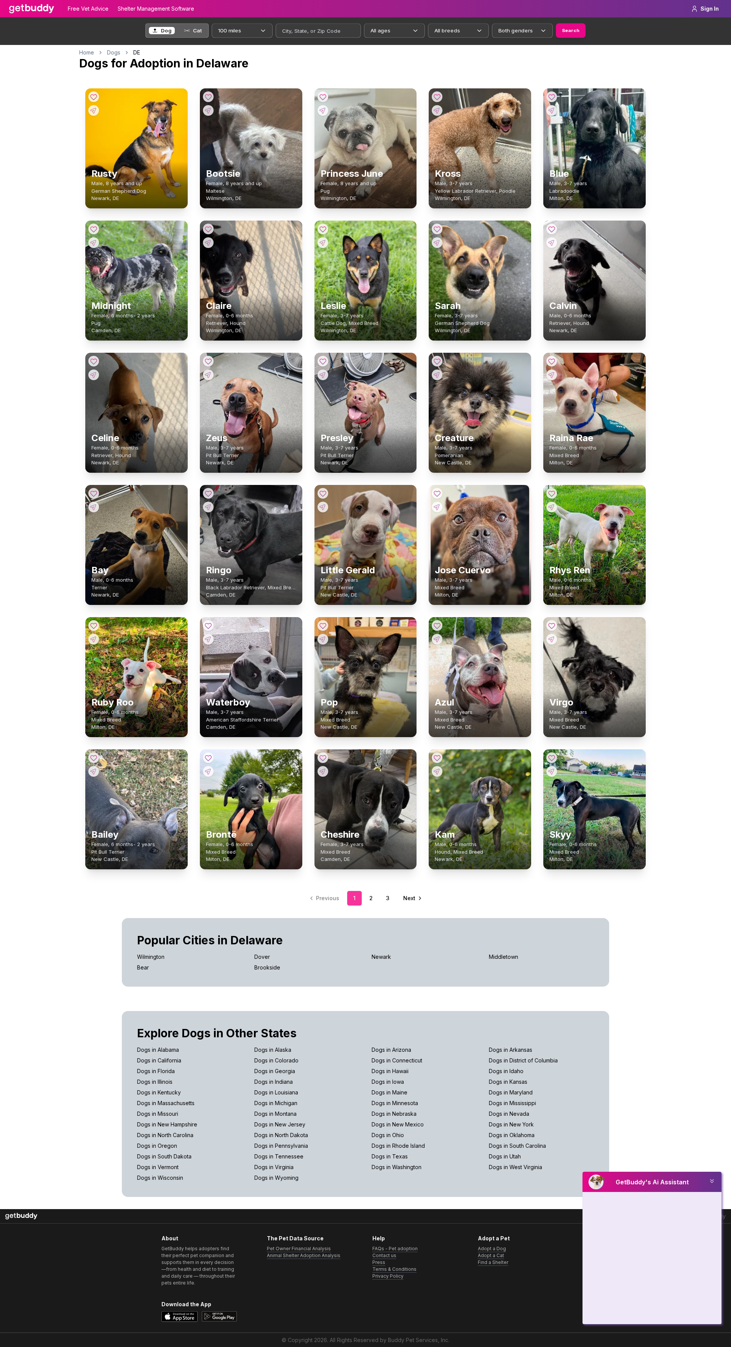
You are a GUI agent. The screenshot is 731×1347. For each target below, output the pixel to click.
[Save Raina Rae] (551, 361)
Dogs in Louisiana (276, 1092)
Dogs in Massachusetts (166, 1103)
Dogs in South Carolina (517, 1145)
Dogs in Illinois (154, 1081)
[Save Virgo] (551, 625)
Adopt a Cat (491, 1255)
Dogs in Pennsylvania (281, 1145)
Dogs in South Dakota (164, 1156)
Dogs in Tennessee (278, 1156)
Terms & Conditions (394, 1269)
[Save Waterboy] (208, 625)
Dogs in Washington (396, 1167)
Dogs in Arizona (391, 1049)
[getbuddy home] (21, 1216)
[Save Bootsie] (208, 96)
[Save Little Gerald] (323, 493)
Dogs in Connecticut (397, 1060)
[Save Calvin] (551, 229)
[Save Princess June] (323, 96)
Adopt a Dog (492, 1248)
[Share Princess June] (323, 110)
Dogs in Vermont (158, 1167)
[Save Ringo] (208, 493)
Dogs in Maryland (511, 1092)
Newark (381, 956)
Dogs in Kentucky (159, 1092)
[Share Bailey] (93, 771)
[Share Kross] (437, 110)
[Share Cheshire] (323, 771)
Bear (143, 967)
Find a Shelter (493, 1262)
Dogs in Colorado (276, 1060)
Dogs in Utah (505, 1156)
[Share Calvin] (551, 242)
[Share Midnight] (93, 242)
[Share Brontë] (208, 771)
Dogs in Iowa (388, 1081)
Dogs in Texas (390, 1156)
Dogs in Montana (275, 1113)
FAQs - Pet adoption (395, 1248)
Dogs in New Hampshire (167, 1124)
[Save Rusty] (93, 96)
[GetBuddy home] (31, 8)
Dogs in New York (511, 1124)
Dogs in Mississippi (512, 1103)
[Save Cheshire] (323, 757)
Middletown (503, 956)
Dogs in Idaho (506, 1071)
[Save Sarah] (437, 229)
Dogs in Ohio (388, 1135)
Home (86, 52)
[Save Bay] (93, 493)
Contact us (384, 1255)
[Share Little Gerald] (323, 507)
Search (570, 30)
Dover (262, 956)
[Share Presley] (323, 375)
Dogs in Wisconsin (160, 1177)
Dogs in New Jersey (279, 1124)
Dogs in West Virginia (515, 1167)
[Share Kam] (437, 771)
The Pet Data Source (295, 1238)
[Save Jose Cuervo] (437, 493)
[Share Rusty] (93, 110)
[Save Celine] (93, 361)
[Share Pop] (323, 639)
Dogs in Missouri (157, 1113)
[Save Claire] (208, 229)
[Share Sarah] (437, 242)
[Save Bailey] (93, 757)
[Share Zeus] (208, 375)
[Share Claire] (208, 242)
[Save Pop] (323, 625)
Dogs (113, 52)
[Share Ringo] (208, 507)
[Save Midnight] (93, 229)
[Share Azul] (437, 639)
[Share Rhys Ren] (551, 507)
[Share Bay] (93, 507)
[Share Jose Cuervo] (437, 507)
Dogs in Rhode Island (398, 1145)
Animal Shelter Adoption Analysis (303, 1255)
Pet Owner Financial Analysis (299, 1248)
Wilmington (150, 956)
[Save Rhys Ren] (551, 493)
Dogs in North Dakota (281, 1135)
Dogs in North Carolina (165, 1135)
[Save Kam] (437, 757)
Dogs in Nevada (509, 1113)
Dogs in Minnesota (395, 1103)
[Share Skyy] (551, 771)
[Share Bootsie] (208, 110)
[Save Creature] (437, 361)
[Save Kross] (437, 96)
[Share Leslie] (323, 242)
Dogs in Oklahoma (512, 1135)
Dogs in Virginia (274, 1167)
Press (378, 1262)
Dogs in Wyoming (276, 1177)
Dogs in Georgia (274, 1071)
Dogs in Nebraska (394, 1113)
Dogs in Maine (389, 1092)
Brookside (267, 967)
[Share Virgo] (551, 639)
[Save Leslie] (323, 229)
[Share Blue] (551, 110)
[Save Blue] (551, 96)
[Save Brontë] (208, 757)
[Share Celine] (93, 375)
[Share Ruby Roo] (93, 639)
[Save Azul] (437, 625)
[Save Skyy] (551, 757)
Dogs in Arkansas (510, 1049)
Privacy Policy (388, 1276)
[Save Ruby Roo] (93, 625)
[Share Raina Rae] (551, 375)
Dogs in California (159, 1060)
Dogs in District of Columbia (523, 1060)
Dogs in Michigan (275, 1103)
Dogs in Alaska (272, 1049)
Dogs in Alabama (158, 1049)
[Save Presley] (323, 361)
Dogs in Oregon (157, 1145)
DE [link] (136, 52)
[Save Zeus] (208, 361)
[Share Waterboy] (208, 639)
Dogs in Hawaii (390, 1071)
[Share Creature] (437, 375)
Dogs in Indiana (273, 1081)
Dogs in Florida (156, 1071)
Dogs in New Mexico (398, 1124)
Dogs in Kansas (508, 1081)
